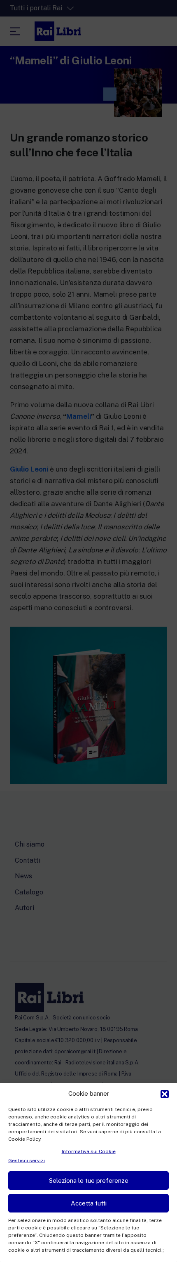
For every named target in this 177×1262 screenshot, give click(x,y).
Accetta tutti (89, 1203)
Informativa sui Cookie (89, 1151)
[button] (165, 1093)
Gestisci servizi (26, 1160)
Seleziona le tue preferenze (88, 1180)
